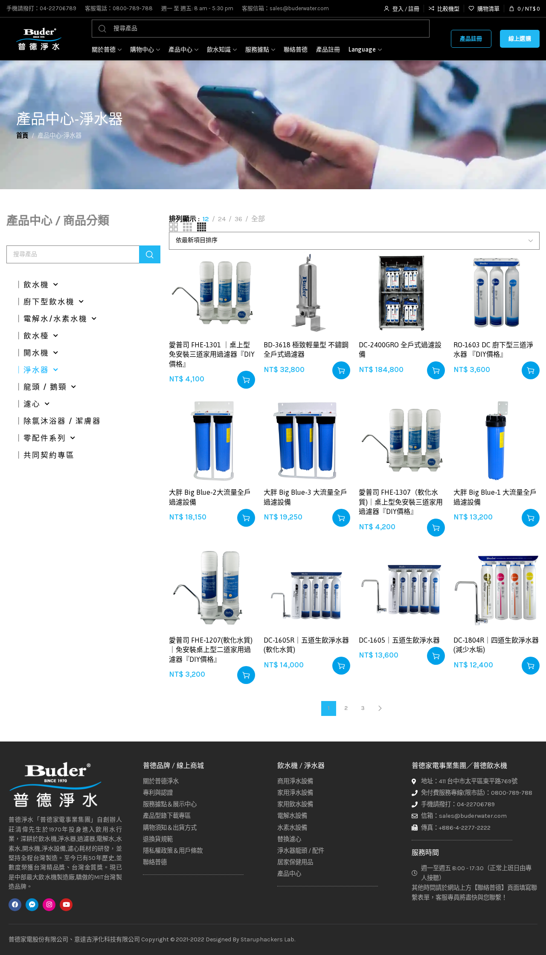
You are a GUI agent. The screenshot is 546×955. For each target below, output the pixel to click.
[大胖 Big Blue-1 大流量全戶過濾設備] (496, 440)
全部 (258, 219)
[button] (246, 380)
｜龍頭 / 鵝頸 (41, 387)
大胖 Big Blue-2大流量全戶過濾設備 (210, 496)
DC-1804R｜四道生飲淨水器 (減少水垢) (496, 644)
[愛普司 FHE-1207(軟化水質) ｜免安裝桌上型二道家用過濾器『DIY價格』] (212, 588)
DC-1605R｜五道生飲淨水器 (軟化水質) (306, 644)
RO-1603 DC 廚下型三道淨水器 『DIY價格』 (493, 349)
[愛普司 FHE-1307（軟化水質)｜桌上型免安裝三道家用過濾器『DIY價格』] (402, 440)
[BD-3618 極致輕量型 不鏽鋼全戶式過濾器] (307, 293)
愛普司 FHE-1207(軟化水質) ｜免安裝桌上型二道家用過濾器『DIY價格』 (211, 649)
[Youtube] (66, 904)
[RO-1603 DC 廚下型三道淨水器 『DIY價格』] (496, 293)
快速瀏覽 (240, 306)
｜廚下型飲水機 (45, 301)
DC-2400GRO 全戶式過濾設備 (400, 349)
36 (238, 219)
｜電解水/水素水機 (51, 318)
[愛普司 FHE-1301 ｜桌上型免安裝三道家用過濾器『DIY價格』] (212, 293)
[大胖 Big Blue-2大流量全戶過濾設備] (212, 440)
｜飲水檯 (32, 336)
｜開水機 (32, 353)
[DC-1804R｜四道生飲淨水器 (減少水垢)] (496, 588)
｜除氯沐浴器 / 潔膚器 (58, 421)
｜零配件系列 (40, 438)
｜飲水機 (32, 284)
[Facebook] (15, 904)
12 (206, 219)
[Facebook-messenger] (32, 904)
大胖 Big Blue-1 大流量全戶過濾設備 (495, 496)
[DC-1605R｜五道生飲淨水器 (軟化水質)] (307, 588)
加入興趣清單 (240, 265)
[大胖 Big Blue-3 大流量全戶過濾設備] (307, 440)
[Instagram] (49, 904)
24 (222, 219)
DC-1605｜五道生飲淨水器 (399, 640)
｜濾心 (28, 404)
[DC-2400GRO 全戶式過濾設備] (402, 293)
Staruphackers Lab (267, 939)
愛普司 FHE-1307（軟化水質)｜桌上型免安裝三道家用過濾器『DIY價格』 (401, 501)
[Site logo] (38, 39)
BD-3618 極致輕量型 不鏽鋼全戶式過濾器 (306, 349)
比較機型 (240, 285)
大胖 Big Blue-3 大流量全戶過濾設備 (305, 496)
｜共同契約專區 (45, 455)
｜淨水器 (32, 370)
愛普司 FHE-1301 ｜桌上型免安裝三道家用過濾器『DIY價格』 (212, 354)
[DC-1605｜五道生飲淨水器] (402, 588)
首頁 (22, 135)
